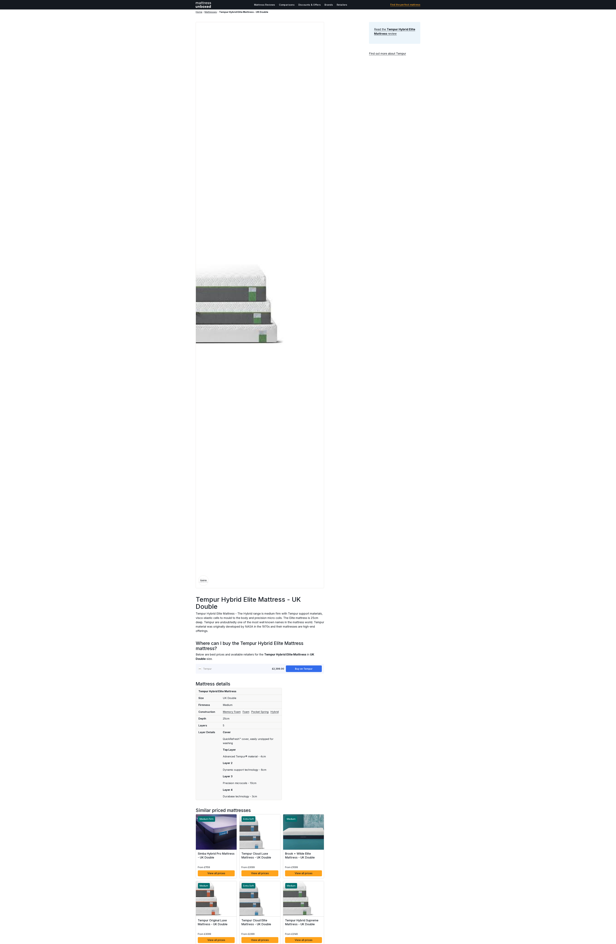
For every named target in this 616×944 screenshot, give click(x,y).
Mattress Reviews (264, 4)
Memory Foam (232, 711)
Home (199, 12)
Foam (246, 711)
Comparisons (287, 4)
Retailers (342, 4)
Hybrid (274, 711)
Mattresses (211, 12)
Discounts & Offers (309, 4)
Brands (329, 4)
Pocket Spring (260, 711)
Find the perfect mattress (405, 5)
